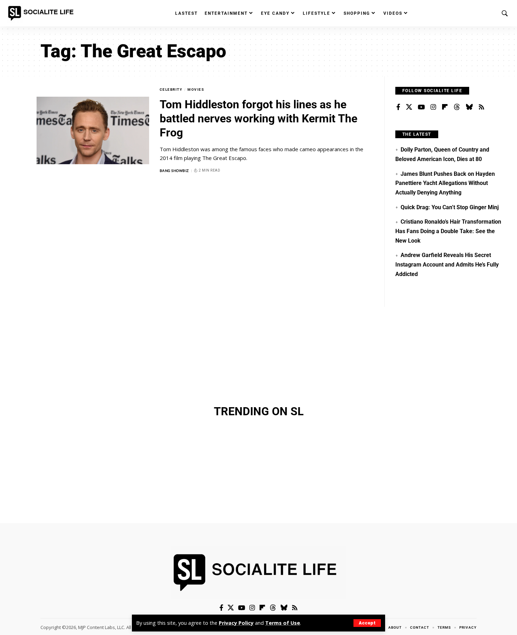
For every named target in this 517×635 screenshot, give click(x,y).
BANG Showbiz (174, 170)
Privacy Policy (236, 623)
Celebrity (171, 89)
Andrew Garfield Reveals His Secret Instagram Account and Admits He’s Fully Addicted (447, 264)
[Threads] (457, 107)
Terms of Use (282, 623)
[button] (367, 623)
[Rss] (481, 107)
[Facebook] (398, 107)
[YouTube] (421, 107)
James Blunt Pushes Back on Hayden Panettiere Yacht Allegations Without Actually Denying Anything (445, 183)
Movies (195, 89)
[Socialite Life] (42, 13)
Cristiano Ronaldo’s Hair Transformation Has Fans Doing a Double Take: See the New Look (448, 231)
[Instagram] (433, 107)
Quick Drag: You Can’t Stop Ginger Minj (450, 207)
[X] (409, 107)
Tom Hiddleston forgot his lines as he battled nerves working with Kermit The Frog (258, 118)
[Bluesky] (469, 107)
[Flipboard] (445, 107)
